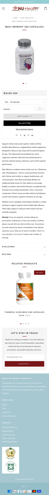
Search (4, 405)
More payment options (24, 129)
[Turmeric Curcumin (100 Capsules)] (24, 289)
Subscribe (23, 364)
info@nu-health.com (9, 427)
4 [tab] (28, 323)
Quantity (7, 109)
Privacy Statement (9, 416)
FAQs (4, 409)
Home (15, 18)
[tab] (23, 83)
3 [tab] (25, 323)
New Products (27, 18)
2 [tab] (23, 323)
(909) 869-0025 (7, 431)
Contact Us (6, 412)
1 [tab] (20, 323)
